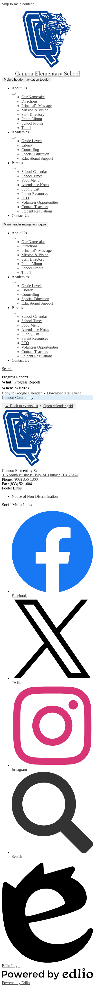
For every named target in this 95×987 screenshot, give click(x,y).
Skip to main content (18, 4)
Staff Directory (32, 114)
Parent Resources (34, 193)
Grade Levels (31, 141)
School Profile (32, 123)
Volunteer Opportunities (39, 202)
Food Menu (30, 180)
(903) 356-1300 (26, 479)
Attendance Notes (35, 185)
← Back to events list (21, 406)
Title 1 (26, 128)
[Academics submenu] (14, 137)
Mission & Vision (34, 110)
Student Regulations (36, 211)
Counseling (30, 150)
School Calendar (34, 172)
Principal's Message (36, 106)
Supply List (30, 189)
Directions (29, 101)
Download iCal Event (64, 393)
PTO (25, 198)
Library (27, 145)
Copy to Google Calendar (22, 393)
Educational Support (37, 158)
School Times (31, 176)
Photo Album (31, 119)
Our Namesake (33, 97)
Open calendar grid (58, 406)
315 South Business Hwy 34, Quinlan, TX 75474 (40, 475)
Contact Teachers (34, 207)
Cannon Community (17, 397)
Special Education (35, 154)
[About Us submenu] (14, 94)
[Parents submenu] (14, 168)
